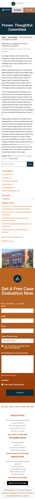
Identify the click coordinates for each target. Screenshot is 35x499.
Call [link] (30, 10)
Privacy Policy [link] (21, 493)
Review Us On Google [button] (17, 483)
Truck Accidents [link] (7, 187)
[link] (17, 3)
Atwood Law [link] (14, 49)
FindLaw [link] (26, 496)
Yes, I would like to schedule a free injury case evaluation (17, 347)
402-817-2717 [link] (20, 428)
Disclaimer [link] (4, 493)
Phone (3, 326)
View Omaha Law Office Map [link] (17, 477)
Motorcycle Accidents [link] (9, 181)
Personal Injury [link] (6, 184)
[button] (33, 486)
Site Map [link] (13, 493)
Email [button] (18, 10)
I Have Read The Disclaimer (14, 385)
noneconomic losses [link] (23, 144)
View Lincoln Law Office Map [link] (17, 434)
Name (3, 306)
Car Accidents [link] (6, 174)
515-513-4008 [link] (20, 450)
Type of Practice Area (9, 336)
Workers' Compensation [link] (9, 191)
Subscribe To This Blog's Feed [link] (13, 237)
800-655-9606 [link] (28, 407)
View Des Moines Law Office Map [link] (17, 453)
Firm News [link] (5, 178)
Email (4, 316)
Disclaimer (5, 380)
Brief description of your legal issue (14, 353)
